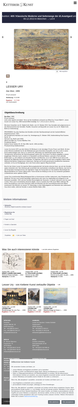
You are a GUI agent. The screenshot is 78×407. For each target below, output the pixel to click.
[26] (3, 37)
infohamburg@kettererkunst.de (41, 332)
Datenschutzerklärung (30, 396)
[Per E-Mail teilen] (12, 235)
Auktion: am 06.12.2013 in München (39, 17)
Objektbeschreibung (14, 112)
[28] (71, 37)
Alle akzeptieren (68, 402)
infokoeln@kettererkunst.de (40, 349)
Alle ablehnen (54, 402)
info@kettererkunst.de (10, 332)
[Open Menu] (75, 2)
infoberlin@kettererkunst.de (12, 351)
